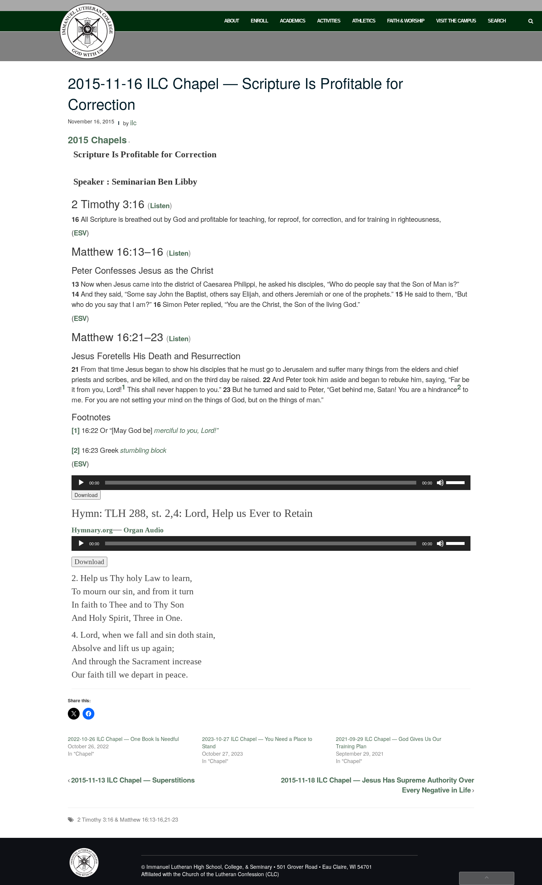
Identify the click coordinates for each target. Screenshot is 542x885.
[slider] (456, 482)
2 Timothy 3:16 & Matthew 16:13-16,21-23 (127, 819)
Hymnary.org (92, 530)
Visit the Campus (456, 21)
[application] (271, 482)
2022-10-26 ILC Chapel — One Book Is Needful (123, 738)
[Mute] (440, 482)
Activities (328, 21)
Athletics (363, 21)
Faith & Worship (405, 21)
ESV (80, 233)
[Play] (81, 482)
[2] (76, 450)
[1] (76, 430)
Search (496, 21)
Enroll (259, 21)
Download (86, 495)
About (231, 21)
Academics (292, 21)
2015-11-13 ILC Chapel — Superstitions (133, 780)
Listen (160, 205)
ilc (133, 122)
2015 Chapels (97, 139)
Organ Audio (143, 530)
